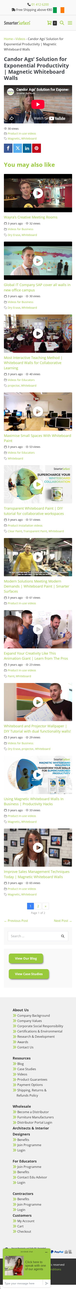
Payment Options (30, 1085)
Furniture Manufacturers (35, 1117)
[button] (62, 22)
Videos (20, 39)
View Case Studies (29, 974)
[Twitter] (17, 148)
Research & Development (36, 1036)
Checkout (24, 1231)
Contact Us (25, 1047)
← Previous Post (16, 921)
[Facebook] (8, 148)
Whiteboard (29, 138)
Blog (20, 1064)
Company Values (29, 1021)
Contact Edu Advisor (32, 1177)
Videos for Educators (21, 380)
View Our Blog (26, 958)
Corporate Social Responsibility (40, 1026)
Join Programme (29, 1145)
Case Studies (26, 1069)
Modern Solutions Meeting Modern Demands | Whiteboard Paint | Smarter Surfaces (36, 586)
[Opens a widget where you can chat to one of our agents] (26, 1268)
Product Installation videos (25, 525)
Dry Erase (14, 235)
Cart (20, 1226)
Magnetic (14, 138)
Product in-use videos (22, 133)
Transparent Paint (35, 531)
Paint (11, 676)
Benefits (23, 1140)
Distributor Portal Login (34, 1122)
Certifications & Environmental (39, 1031)
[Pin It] (36, 148)
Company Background (33, 1015)
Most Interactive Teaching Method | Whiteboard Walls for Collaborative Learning (33, 362)
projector (14, 385)
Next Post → (63, 921)
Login (21, 1150)
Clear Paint (15, 531)
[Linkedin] (27, 148)
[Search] (62, 936)
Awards (22, 1042)
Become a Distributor (33, 1112)
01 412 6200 (40, 4)
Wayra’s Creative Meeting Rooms (30, 217)
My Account (25, 1221)
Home (8, 39)
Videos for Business (20, 229)
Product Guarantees (32, 1079)
